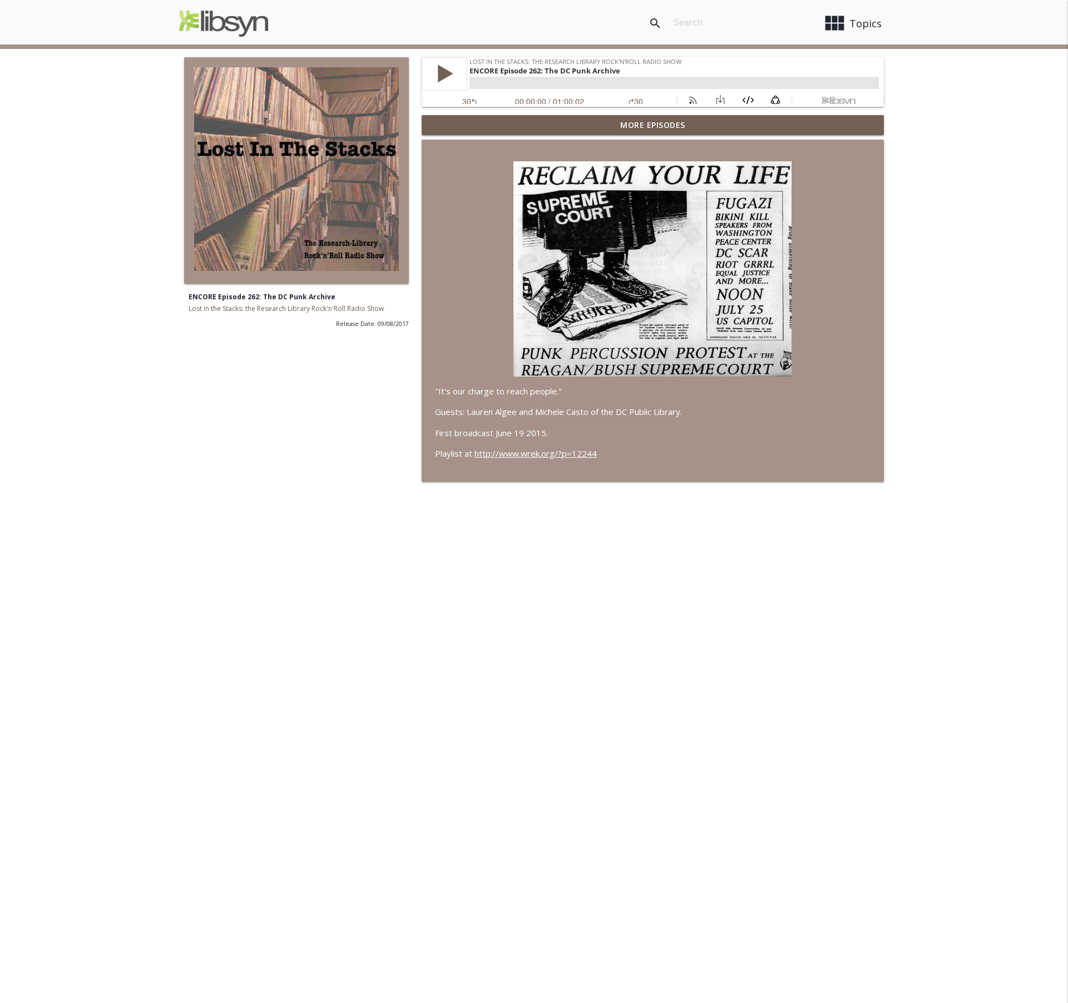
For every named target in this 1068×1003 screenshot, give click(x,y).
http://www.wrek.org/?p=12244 (535, 453)
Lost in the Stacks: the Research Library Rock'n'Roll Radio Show (286, 308)
